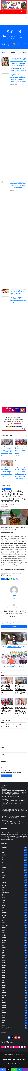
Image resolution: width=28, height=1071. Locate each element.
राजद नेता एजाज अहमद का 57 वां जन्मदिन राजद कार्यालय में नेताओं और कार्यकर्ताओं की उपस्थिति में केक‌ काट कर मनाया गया (20, 689)
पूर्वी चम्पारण (4, 885)
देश (5, 12)
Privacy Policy (21, 1059)
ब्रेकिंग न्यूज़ (9, 488)
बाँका (3, 907)
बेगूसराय (3, 967)
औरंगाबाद (4, 1008)
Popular (4, 52)
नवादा (3, 957)
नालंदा (3, 905)
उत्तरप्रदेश (4, 915)
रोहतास (3, 887)
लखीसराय (4, 990)
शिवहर (3, 975)
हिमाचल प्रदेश (5, 925)
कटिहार (8, 485)
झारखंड (3, 917)
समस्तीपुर (4, 935)
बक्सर (3, 877)
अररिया (3, 1020)
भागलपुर (3, 927)
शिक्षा (3, 890)
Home (4, 485)
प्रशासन (4, 867)
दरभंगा (3, 897)
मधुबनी (3, 972)
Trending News (6, 870)
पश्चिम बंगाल (4, 882)
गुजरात (3, 942)
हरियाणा (3, 922)
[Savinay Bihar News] (14, 5)
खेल (17, 12)
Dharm (4, 985)
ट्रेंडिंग (3, 862)
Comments (23, 52)
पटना (3, 850)
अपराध (25, 12)
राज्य (8, 12)
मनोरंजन (21, 12)
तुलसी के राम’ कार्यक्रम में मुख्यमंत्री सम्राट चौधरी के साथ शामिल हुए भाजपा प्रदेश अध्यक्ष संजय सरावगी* (7, 709)
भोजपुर (3, 895)
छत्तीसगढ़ (4, 965)
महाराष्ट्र (4, 920)
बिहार (3, 852)
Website (3, 761)
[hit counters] (13, 1046)
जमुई (3, 1010)
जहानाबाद (4, 992)
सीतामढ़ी (4, 937)
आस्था (3, 875)
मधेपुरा (3, 970)
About (9, 1059)
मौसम (3, 1023)
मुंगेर (3, 945)
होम (2, 12)
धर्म (2, 910)
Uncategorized (6, 1028)
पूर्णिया (3, 982)
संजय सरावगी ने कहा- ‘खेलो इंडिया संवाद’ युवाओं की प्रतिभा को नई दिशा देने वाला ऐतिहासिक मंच (7, 688)
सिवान (3, 955)
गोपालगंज (4, 995)
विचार (3, 872)
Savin (4, 504)
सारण (3, 932)
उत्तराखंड (4, 940)
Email (3, 754)
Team (13, 1059)
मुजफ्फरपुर (4, 912)
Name (3, 747)
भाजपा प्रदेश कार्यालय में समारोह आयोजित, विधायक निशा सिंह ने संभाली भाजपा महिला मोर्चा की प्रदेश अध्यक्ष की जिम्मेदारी (21, 709)
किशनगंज (4, 1012)
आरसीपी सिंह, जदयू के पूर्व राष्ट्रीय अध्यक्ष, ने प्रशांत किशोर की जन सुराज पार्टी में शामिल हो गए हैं (18, 291)
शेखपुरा (3, 987)
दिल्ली (3, 860)
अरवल (3, 1018)
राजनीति (13, 12)
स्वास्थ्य (3, 902)
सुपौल (3, 952)
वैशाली (3, 900)
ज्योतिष (3, 1025)
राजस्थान (4, 947)
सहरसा (3, 962)
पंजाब (3, 950)
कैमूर (3, 997)
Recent (13, 52)
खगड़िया (3, 1002)
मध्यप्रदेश (4, 930)
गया (3, 1000)
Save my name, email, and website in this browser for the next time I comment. (12, 771)
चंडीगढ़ (3, 960)
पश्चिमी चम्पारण (5, 892)
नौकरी (3, 977)
